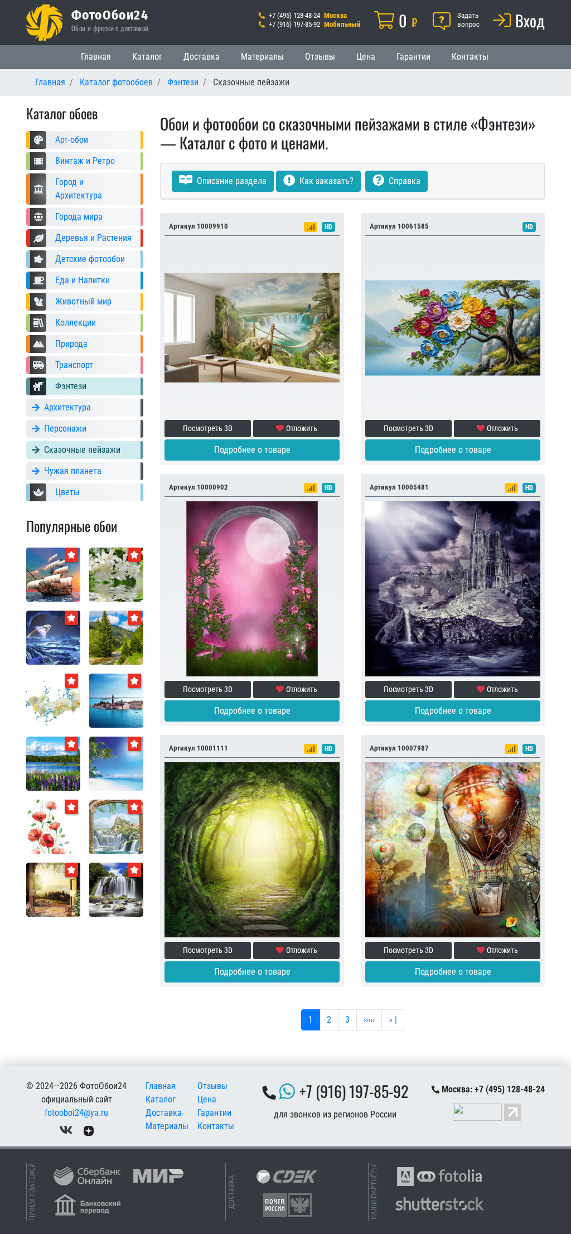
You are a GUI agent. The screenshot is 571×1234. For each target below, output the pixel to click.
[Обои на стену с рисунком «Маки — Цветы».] (53, 826)
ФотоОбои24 (109, 14)
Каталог (147, 56)
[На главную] (44, 22)
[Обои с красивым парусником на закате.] (53, 574)
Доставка (201, 56)
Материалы (262, 56)
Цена (365, 56)
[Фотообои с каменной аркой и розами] (252, 588)
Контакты (470, 56)
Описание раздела (231, 181)
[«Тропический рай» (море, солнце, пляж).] (116, 763)
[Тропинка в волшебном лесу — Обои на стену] (252, 849)
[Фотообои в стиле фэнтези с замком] (452, 588)
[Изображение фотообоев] (116, 700)
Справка (403, 181)
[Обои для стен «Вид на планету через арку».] (53, 637)
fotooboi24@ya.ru (76, 1112)
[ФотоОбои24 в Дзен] (89, 1130)
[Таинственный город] (452, 849)
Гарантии (413, 56)
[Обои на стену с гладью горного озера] (53, 763)
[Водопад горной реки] (116, 889)
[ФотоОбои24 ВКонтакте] (65, 1130)
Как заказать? (325, 181)
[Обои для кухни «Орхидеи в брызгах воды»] (53, 700)
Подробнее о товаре (252, 449)
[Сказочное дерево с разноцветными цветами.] (452, 327)
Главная (96, 56)
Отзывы (320, 56)
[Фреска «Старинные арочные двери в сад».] (53, 889)
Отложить (301, 428)
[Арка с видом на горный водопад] (116, 826)
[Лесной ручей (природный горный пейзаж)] (116, 637)
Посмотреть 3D (208, 428)
